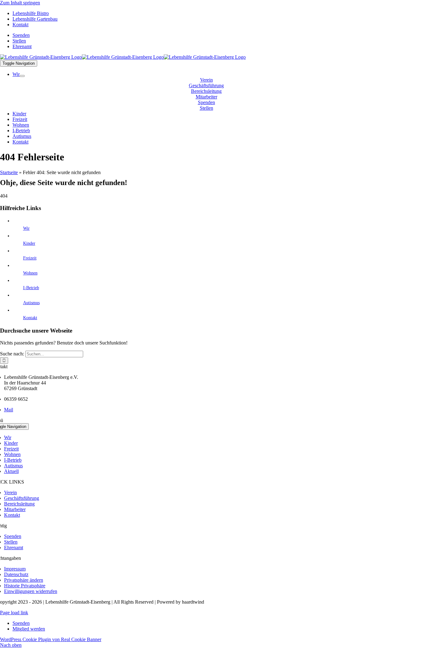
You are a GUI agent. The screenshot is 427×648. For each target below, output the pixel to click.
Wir (26, 228)
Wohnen (30, 273)
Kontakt (30, 317)
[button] (23, 580)
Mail (8, 409)
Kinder (29, 243)
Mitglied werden (29, 628)
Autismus (31, 302)
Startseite (9, 172)
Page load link (14, 612)
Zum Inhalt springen (20, 2)
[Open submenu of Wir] (22, 76)
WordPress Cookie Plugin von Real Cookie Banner (50, 639)
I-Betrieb (31, 287)
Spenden (21, 623)
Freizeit (30, 258)
